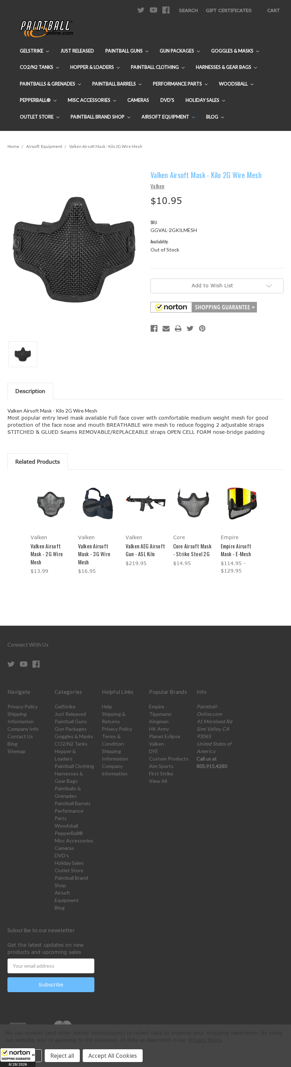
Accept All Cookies (112, 1056)
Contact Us (20, 736)
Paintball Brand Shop (98, 117)
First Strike (161, 773)
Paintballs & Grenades (48, 84)
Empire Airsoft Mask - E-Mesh (236, 550)
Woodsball (234, 84)
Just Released (77, 51)
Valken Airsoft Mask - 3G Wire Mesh (94, 554)
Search (188, 10)
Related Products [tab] (37, 461)
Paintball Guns (124, 51)
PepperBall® (36, 100)
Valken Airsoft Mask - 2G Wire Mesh (47, 554)
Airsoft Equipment (166, 117)
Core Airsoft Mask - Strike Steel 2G (192, 550)
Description (30, 391)
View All (158, 781)
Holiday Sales (203, 100)
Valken (156, 744)
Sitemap (16, 751)
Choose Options (50, 509)
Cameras (138, 100)
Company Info (23, 729)
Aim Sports (161, 766)
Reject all (62, 1056)
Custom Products (168, 759)
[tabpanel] (50, 527)
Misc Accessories (89, 100)
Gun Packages (177, 51)
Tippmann (160, 714)
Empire (156, 706)
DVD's (167, 100)
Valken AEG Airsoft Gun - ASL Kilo (145, 550)
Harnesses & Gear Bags (224, 67)
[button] (17, 1057)
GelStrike (32, 51)
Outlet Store (37, 117)
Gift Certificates (229, 10)
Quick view (50, 494)
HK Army (159, 729)
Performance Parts (178, 84)
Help (107, 706)
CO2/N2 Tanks (37, 67)
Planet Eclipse (164, 736)
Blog (212, 117)
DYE (153, 751)
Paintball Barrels (114, 84)
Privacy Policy (22, 706)
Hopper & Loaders (92, 67)
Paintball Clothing (155, 67)
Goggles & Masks (232, 51)
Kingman (159, 721)
